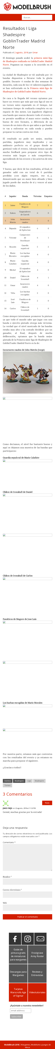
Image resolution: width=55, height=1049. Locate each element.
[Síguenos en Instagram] (28, 943)
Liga (29, 781)
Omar (35, 52)
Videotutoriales (37, 992)
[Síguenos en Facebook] (15, 943)
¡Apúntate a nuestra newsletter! (26, 1005)
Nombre (7, 876)
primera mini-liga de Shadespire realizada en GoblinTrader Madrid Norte (27, 61)
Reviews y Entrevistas (37, 973)
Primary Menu (6, 17)
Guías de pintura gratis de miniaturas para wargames (18, 954)
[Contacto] (40, 943)
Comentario (9, 842)
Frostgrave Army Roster (37, 954)
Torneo (7, 785)
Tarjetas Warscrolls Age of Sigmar (18, 992)
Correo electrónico (12, 890)
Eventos (8, 781)
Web (5, 903)
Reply (47, 803)
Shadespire (19, 781)
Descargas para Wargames (18, 973)
